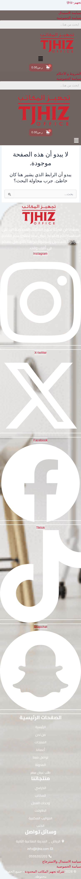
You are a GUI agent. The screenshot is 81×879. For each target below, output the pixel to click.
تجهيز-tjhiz (74, 2)
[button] (40, 58)
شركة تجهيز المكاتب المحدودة (44, 871)
